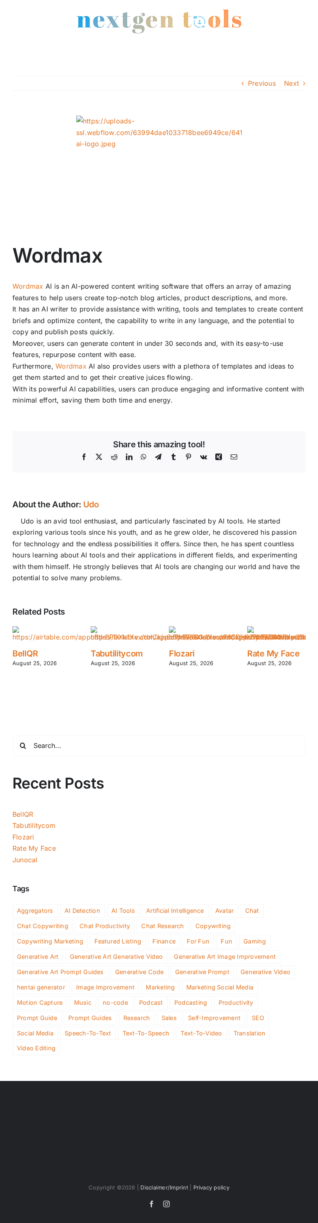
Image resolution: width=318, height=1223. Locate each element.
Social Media (35, 1033)
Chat (252, 910)
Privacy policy (211, 1187)
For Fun (198, 941)
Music (83, 1002)
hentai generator (41, 987)
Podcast (151, 1002)
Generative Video (265, 971)
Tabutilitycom (117, 654)
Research (136, 1017)
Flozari (182, 654)
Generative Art (37, 956)
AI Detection (82, 910)
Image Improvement (105, 987)
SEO (258, 1017)
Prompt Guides (90, 1017)
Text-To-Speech (146, 1033)
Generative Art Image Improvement (225, 956)
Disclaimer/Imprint (164, 1187)
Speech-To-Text (88, 1033)
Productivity (236, 1002)
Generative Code (139, 971)
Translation (250, 1033)
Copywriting (213, 925)
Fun (226, 941)
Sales (169, 1017)
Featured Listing (117, 941)
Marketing (160, 987)
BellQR (25, 654)
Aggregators (35, 910)
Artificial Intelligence (175, 910)
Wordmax (27, 286)
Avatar (224, 910)
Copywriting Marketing (50, 941)
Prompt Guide (37, 1017)
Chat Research (162, 925)
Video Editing (36, 1048)
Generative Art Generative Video (116, 956)
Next (291, 83)
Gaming (254, 941)
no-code (115, 1002)
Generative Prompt (202, 971)
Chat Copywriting (42, 925)
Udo (91, 504)
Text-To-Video (201, 1033)
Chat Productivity (105, 925)
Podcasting (190, 1002)
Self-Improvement (214, 1017)
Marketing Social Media (219, 987)
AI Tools (123, 910)
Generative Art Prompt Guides (60, 971)
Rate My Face (273, 654)
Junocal (25, 860)
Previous (262, 83)
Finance (164, 941)
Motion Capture (40, 1002)
